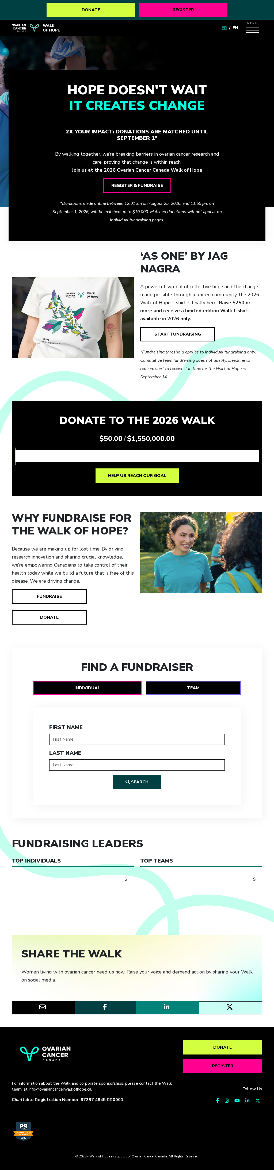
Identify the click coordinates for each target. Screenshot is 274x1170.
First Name (66, 727)
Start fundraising (177, 334)
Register (183, 10)
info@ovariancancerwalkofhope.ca (60, 1089)
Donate (91, 10)
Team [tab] (193, 688)
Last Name (65, 753)
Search (139, 782)
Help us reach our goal (137, 476)
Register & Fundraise (137, 185)
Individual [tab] (87, 688)
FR (224, 28)
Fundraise (49, 596)
